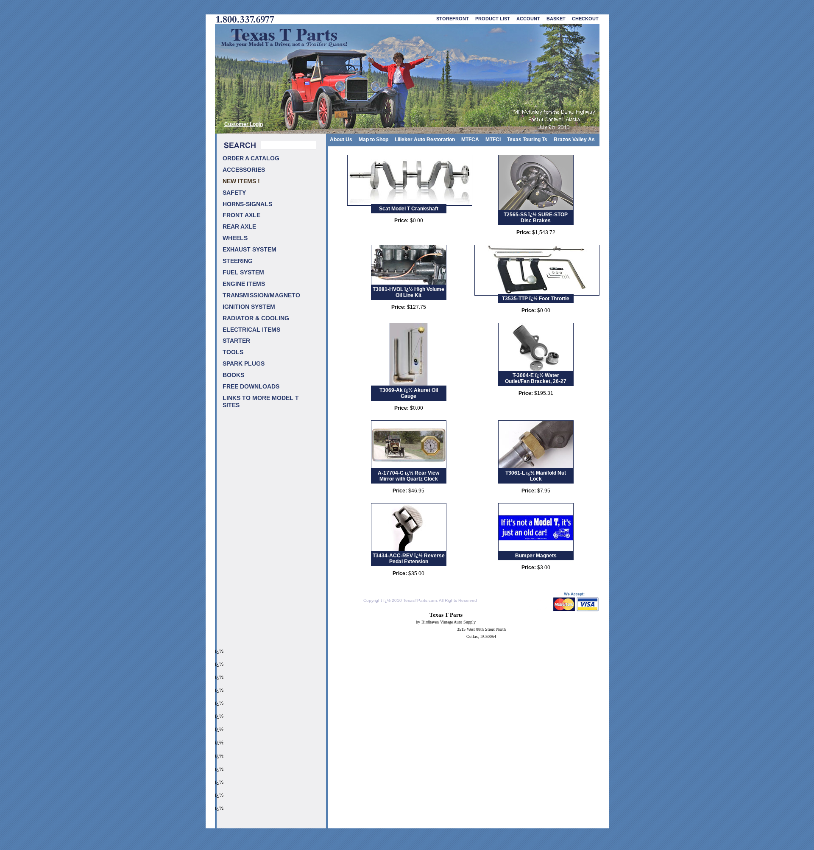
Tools (233, 352)
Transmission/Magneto (261, 295)
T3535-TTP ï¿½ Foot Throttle (535, 299)
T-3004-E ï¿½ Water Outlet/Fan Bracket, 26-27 (535, 378)
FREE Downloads (251, 386)
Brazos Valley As (574, 140)
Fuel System (243, 272)
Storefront (452, 18)
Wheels (235, 238)
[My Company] (407, 79)
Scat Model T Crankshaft (408, 209)
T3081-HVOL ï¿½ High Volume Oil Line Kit (408, 292)
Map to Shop (373, 140)
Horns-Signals (247, 204)
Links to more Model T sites (261, 401)
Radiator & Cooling (256, 318)
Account (528, 18)
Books (233, 375)
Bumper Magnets (536, 556)
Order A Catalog (251, 158)
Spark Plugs (244, 364)
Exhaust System (249, 249)
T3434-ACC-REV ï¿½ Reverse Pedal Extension (409, 559)
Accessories (244, 170)
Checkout (585, 18)
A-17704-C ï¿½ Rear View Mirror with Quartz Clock (408, 476)
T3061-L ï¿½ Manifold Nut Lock (535, 476)
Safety (234, 193)
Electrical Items (251, 330)
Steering (238, 261)
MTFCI (493, 140)
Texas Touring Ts (527, 140)
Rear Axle (239, 227)
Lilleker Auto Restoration (425, 140)
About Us (341, 140)
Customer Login (243, 124)
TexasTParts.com (420, 600)
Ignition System (249, 307)
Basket (556, 18)
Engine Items (244, 284)
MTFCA (470, 140)
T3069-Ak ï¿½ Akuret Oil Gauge (408, 393)
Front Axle (241, 215)
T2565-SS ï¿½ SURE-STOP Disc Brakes (536, 218)
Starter (236, 341)
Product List (492, 18)
